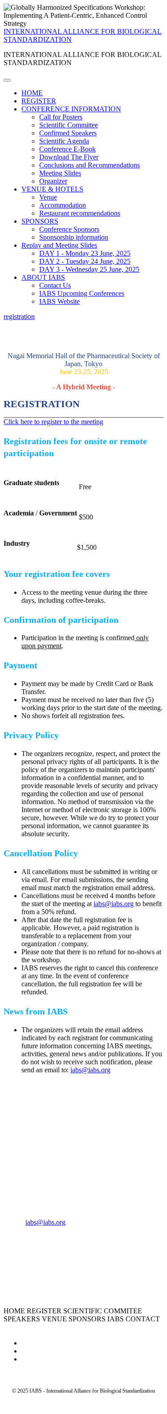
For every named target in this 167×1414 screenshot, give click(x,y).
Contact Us (55, 285)
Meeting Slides (60, 173)
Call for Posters (60, 117)
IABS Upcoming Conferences (81, 293)
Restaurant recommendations (79, 213)
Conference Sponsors (69, 229)
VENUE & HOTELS (52, 189)
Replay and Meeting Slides (59, 245)
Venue (48, 197)
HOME (32, 93)
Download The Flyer (68, 157)
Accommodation (62, 205)
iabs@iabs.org (114, 903)
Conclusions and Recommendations (89, 165)
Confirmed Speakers (68, 133)
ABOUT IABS (43, 277)
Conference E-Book (67, 149)
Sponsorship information (73, 237)
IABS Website (59, 301)
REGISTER (38, 101)
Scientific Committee (68, 125)
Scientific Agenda (64, 141)
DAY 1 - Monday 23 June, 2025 (84, 253)
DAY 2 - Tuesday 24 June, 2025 (84, 261)
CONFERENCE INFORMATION (71, 109)
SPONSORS (39, 221)
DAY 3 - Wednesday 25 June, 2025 (89, 269)
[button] (19, 316)
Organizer (53, 181)
